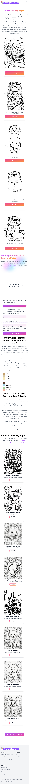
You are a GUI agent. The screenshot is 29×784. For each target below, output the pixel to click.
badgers (23, 443)
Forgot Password (20, 757)
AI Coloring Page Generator (10, 265)
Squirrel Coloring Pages (13, 580)
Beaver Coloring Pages (13, 475)
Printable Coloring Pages (7, 759)
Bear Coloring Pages (13, 684)
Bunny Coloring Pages (13, 718)
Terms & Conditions (5, 770)
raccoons (5, 443)
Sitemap (3, 774)
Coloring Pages (3, 7)
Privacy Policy (4, 768)
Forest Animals (11, 7)
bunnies (19, 445)
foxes (9, 445)
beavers (23, 441)
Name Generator (5, 757)
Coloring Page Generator (7, 755)
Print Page (15, 73)
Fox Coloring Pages (12, 650)
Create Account (19, 759)
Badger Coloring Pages (13, 617)
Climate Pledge (4, 772)
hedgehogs (11, 443)
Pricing (2, 761)
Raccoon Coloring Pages (13, 512)
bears (13, 445)
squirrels (18, 443)
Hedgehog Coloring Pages (13, 546)
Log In (17, 755)
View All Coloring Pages (14, 734)
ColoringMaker (19, 779)
